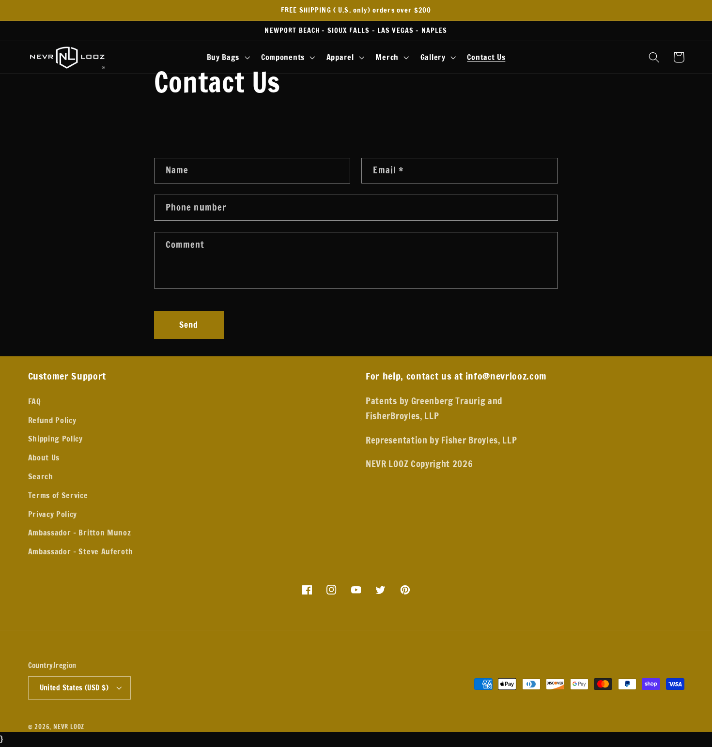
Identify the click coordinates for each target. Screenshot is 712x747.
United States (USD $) (74, 688)
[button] (227, 57)
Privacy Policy (52, 513)
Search (40, 476)
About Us (44, 457)
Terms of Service (58, 495)
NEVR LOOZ (68, 726)
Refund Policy (52, 420)
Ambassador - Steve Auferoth (81, 551)
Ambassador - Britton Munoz (79, 532)
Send (189, 325)
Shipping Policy (55, 438)
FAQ (34, 401)
